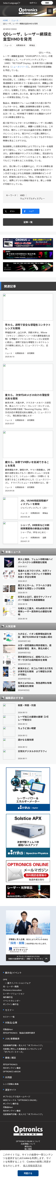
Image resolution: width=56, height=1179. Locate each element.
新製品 (32, 45)
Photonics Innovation (12, 990)
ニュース (14, 20)
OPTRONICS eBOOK (12, 1071)
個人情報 (28, 1149)
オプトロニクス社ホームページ (16, 1096)
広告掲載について (28, 1143)
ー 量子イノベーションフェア (17, 983)
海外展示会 (8, 997)
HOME (5, 20)
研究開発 (30, 353)
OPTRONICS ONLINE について (28, 1141)
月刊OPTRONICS (10, 1064)
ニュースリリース (19, 66)
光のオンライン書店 (11, 1067)
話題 (44, 537)
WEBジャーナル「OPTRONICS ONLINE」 (20, 1100)
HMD (22, 195)
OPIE (5, 979)
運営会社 (28, 1146)
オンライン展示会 (11, 1004)
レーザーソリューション (13, 993)
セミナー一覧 (9, 1016)
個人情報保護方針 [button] (32, 1165)
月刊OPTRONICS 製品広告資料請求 (19, 1032)
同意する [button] (28, 1173)
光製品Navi (8, 1029)
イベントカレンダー (11, 1000)
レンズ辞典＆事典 (11, 1084)
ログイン (33, 2)
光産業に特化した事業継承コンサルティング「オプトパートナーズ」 (22, 1050)
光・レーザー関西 (11, 986)
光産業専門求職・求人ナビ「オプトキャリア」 (23, 1045)
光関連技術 (20, 45)
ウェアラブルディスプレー (32, 198)
